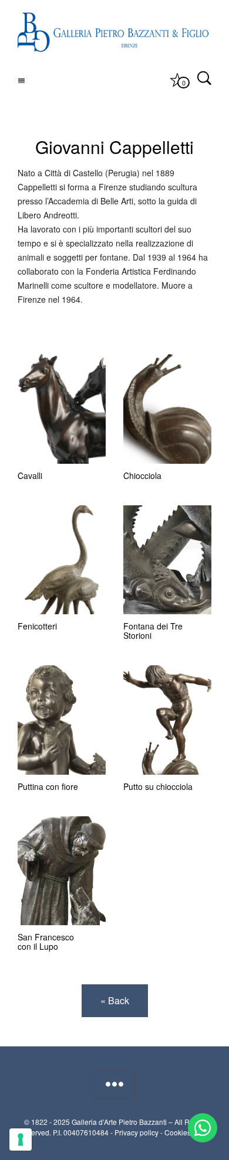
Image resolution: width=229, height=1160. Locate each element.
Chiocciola (142, 475)
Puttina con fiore (48, 786)
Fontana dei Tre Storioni (153, 630)
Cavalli (30, 475)
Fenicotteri (37, 626)
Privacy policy (136, 1132)
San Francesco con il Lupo (46, 941)
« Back (114, 1000)
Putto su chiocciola (158, 786)
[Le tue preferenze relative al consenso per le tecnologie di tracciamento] (20, 1139)
